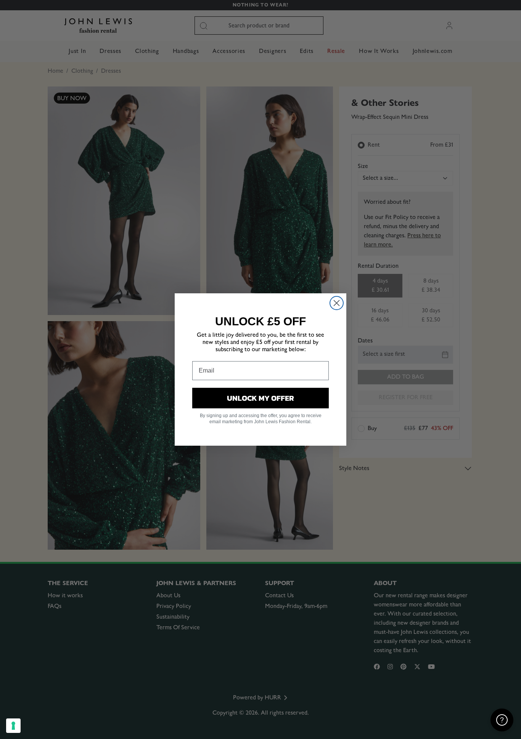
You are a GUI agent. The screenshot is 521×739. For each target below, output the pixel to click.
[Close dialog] (336, 303)
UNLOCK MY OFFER (260, 398)
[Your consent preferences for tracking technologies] (13, 725)
